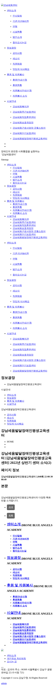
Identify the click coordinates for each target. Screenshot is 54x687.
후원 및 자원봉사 (15, 201)
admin (4, 683)
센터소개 (11, 164)
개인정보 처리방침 (16, 658)
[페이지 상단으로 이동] (2, 667)
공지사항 (11, 414)
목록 (10, 515)
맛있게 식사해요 (15, 424)
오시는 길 (12, 661)
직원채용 (11, 421)
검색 (10, 507)
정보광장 (11, 186)
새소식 (10, 417)
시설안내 (11, 216)
